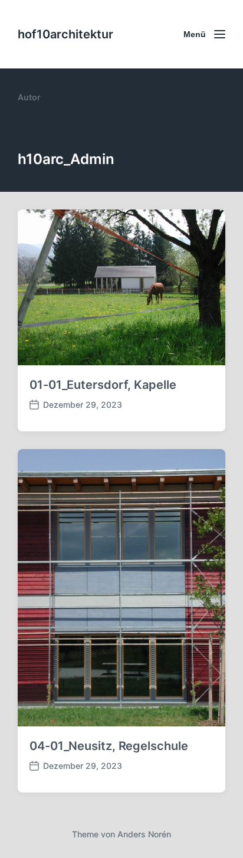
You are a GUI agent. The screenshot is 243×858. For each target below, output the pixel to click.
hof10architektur (65, 34)
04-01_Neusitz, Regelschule (108, 746)
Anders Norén (144, 834)
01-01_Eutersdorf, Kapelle (102, 385)
